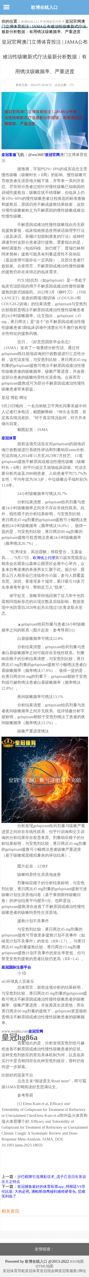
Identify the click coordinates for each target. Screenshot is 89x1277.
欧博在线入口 (44, 7)
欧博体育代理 (52, 21)
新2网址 (79, 1271)
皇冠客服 (65, 1271)
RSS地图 (77, 1261)
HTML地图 (44, 1266)
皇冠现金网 (49, 1271)
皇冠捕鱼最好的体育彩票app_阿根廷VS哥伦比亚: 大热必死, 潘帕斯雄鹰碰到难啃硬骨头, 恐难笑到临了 (43, 1191)
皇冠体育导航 (14, 1271)
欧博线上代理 (44, 558)
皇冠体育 (32, 1271)
